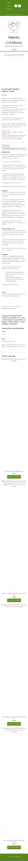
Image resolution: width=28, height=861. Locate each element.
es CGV (18, 296)
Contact (9, 6)
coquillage (9, 137)
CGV (21, 856)
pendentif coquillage (16, 138)
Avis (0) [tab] (23, 149)
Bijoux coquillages (11, 54)
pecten (10, 138)
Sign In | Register (9, 14)
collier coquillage (19, 135)
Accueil (9, 3)
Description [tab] (6, 146)
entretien (9, 250)
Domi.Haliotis (13, 324)
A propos (9, 9)
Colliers (8, 133)
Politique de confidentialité (14, 856)
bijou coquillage (11, 135)
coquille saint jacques (17, 137)
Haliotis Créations (14, 40)
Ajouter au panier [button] (14, 477)
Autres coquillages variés (14, 132)
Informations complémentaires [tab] (11, 149)
